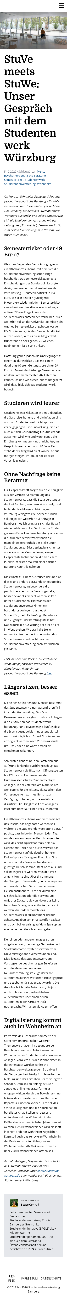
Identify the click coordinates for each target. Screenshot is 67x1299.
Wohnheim (44, 184)
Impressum (29, 1278)
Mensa (41, 171)
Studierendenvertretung (20, 184)
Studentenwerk (35, 180)
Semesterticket (14, 180)
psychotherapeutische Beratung (25, 176)
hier (49, 673)
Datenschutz (51, 1278)
